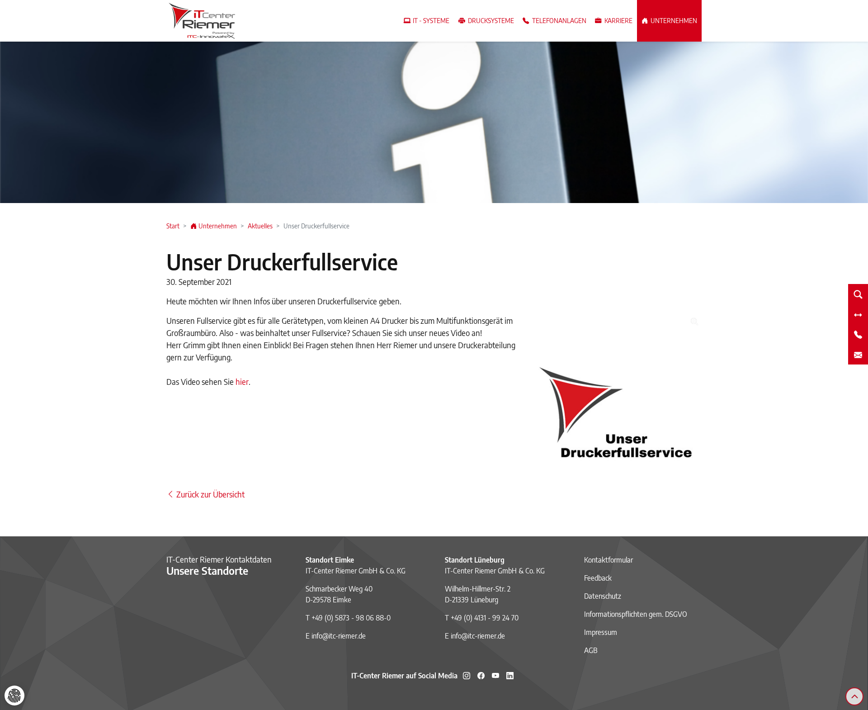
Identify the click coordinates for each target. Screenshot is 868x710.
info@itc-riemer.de (338, 635)
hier (242, 381)
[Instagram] (466, 676)
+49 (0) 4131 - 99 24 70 (485, 617)
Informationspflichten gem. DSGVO (635, 614)
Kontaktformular (608, 559)
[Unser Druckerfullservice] (618, 397)
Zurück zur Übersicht (210, 494)
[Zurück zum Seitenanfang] (854, 696)
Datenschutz (602, 596)
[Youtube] (495, 676)
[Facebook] (481, 676)
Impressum (600, 632)
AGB (591, 650)
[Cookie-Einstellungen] (14, 695)
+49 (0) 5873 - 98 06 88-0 (351, 617)
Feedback (598, 577)
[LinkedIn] (510, 676)
